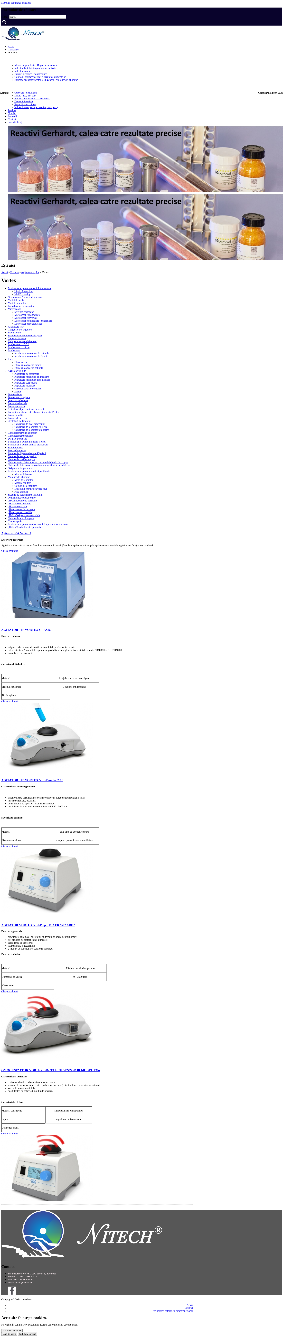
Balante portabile (16, 406)
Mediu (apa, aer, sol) (25, 95)
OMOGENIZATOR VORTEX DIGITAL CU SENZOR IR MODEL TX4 (50, 1070)
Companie (13, 49)
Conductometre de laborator (22, 432)
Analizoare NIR (16, 326)
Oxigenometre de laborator (22, 497)
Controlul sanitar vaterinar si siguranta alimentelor (40, 76)
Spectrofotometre (17, 450)
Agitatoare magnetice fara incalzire (32, 379)
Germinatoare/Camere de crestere (25, 297)
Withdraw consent (27, 1334)
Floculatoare (14, 332)
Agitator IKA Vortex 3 (16, 533)
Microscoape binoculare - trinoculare (33, 320)
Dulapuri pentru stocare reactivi (30, 488)
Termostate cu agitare (19, 397)
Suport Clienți (15, 122)
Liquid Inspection (23, 291)
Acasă (11, 46)
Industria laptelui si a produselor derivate (35, 68)
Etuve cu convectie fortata (27, 365)
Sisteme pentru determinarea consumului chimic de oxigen (38, 462)
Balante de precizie (18, 418)
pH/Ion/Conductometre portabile (24, 527)
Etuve (11, 359)
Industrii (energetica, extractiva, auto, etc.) (36, 107)
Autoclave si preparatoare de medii (26, 409)
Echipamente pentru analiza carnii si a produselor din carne (38, 524)
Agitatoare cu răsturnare (26, 373)
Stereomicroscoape (24, 312)
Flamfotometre (15, 447)
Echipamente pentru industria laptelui (27, 441)
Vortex (17, 391)
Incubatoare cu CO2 (18, 344)
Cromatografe (15, 521)
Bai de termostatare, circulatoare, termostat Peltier (33, 412)
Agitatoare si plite (30, 272)
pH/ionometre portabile (20, 512)
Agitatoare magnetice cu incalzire (31, 376)
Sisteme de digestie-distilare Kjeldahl (27, 453)
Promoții (12, 116)
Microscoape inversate (26, 317)
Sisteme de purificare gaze (21, 459)
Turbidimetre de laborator (21, 306)
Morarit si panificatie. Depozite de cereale (35, 65)
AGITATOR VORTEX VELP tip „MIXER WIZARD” (38, 925)
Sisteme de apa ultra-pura (21, 518)
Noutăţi (12, 113)
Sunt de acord (9, 1334)
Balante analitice (16, 415)
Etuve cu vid (21, 362)
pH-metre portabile (17, 506)
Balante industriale (17, 403)
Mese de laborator (23, 480)
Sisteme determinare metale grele (25, 335)
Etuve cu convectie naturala (28, 368)
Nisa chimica (21, 491)
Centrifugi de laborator (19, 421)
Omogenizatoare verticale (27, 388)
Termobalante (15, 394)
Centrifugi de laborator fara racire (31, 429)
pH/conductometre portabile (22, 500)
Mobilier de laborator (19, 477)
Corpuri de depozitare (25, 485)
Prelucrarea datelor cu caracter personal (172, 1310)
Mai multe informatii (12, 1330)
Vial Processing (22, 294)
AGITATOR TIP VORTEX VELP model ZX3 (32, 780)
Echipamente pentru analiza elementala (28, 444)
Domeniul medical (23, 101)
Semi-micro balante (18, 400)
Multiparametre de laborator (22, 341)
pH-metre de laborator (19, 503)
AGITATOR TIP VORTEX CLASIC (26, 629)
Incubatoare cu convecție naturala (31, 353)
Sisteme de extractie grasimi (22, 456)
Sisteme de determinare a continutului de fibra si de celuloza (39, 465)
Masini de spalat (16, 300)
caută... (5, 16)
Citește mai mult (9, 550)
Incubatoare (14, 350)
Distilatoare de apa (17, 438)
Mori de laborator (17, 303)
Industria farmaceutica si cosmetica (32, 98)
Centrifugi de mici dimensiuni (29, 424)
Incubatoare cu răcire (18, 347)
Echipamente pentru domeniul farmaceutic (29, 288)
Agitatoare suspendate (25, 382)
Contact (12, 119)
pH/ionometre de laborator (21, 509)
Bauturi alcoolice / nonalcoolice (30, 74)
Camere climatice (17, 338)
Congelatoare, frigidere (20, 329)
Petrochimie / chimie (25, 104)
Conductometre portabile (20, 435)
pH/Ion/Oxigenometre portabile (24, 515)
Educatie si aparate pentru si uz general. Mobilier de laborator (46, 79)
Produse (12, 110)
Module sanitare (22, 482)
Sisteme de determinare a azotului (25, 494)
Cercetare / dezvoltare (25, 92)
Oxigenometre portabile (20, 468)
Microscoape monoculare (27, 314)
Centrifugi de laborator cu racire (30, 426)
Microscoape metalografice (28, 323)
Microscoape (14, 309)
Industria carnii (22, 71)
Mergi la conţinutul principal (16, 2)
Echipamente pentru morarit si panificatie (29, 471)
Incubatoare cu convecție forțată (30, 356)
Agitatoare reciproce (24, 385)
